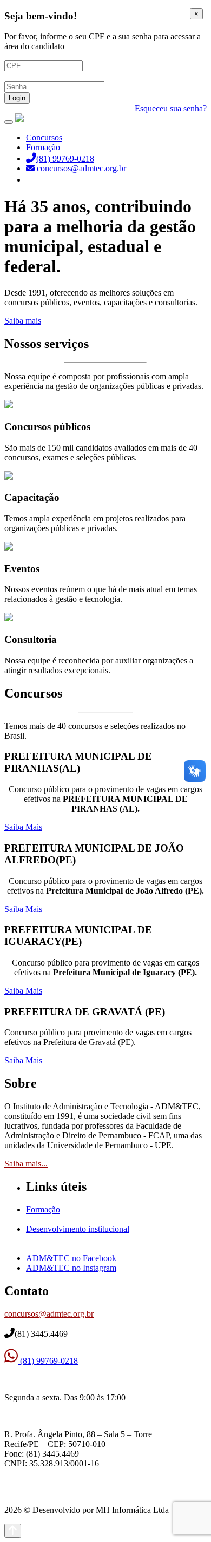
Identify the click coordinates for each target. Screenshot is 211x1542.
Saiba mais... (26, 1163)
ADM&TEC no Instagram (71, 1267)
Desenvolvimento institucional (77, 1228)
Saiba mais (22, 320)
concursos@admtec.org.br (49, 1313)
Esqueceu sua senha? (171, 108)
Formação (43, 147)
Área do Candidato (59, 179)
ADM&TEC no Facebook (71, 1258)
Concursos (44, 137)
